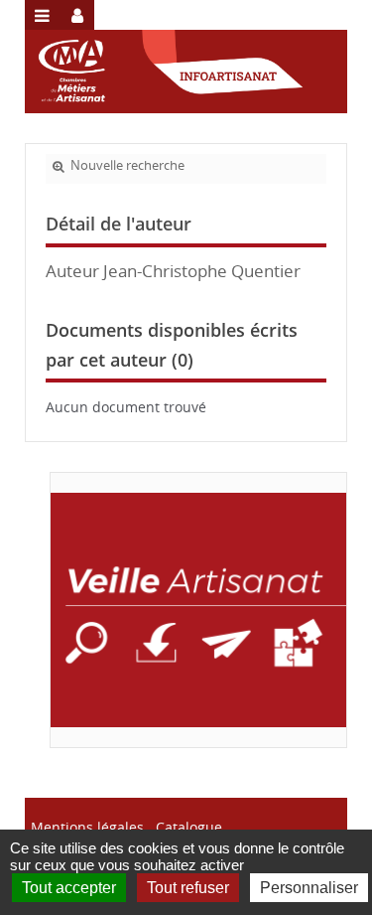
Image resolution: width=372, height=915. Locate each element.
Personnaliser (309, 887)
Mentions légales (87, 827)
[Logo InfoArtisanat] (198, 610)
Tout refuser (188, 887)
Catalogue (189, 827)
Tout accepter (69, 887)
